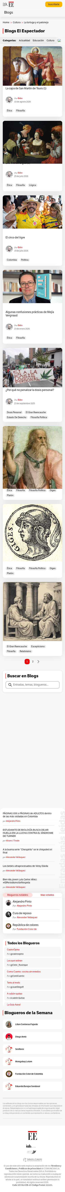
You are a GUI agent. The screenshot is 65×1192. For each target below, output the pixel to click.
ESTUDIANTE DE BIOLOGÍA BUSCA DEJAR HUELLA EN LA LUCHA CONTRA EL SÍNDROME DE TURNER (28, 833)
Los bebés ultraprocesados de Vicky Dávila (26, 866)
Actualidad (24, 40)
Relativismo (25, 651)
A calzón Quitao (17, 998)
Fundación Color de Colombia (27, 929)
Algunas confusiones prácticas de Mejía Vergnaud (30, 313)
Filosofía (20, 110)
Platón (10, 495)
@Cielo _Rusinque (19, 965)
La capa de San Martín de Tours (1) (26, 88)
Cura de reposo (22, 913)
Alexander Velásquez (15, 857)
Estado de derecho (16, 417)
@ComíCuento (17, 976)
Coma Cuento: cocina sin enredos (24, 971)
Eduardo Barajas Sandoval (27, 1086)
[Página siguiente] (38, 661)
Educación (38, 40)
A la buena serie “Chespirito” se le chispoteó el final (27, 851)
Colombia (12, 260)
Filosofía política (39, 417)
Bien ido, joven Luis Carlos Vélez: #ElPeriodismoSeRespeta (20, 881)
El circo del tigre (15, 237)
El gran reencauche (36, 412)
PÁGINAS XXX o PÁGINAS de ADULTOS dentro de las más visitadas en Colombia (27, 815)
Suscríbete (53, 4)
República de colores (25, 925)
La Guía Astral (13, 1004)
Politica (24, 260)
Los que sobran (14, 960)
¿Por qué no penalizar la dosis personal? (30, 390)
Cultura (16, 22)
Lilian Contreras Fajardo (26, 1024)
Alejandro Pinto (13, 821)
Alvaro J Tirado (12, 840)
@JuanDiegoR (17, 987)
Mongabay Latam (23, 1061)
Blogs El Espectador (25, 31)
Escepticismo (38, 646)
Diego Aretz (21, 1036)
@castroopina (16, 954)
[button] (60, 40)
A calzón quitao (14, 993)
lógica (32, 185)
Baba (20, 98)
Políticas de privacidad (30, 1168)
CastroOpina (13, 949)
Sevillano (19, 1049)
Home (6, 22)
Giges (52, 490)
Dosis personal (14, 412)
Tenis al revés (13, 982)
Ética (9, 110)
